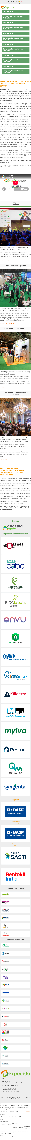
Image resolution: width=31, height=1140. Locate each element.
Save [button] (13, 1137)
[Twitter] (11, 1)
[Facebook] (8, 1)
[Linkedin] (16, 1)
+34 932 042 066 (10, 3)
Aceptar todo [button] (4, 1111)
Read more (27, 1111)
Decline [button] (9, 1124)
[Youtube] (13, 1)
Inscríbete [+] (3, 323)
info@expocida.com (20, 3)
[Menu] (29, 7)
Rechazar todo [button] (14, 1111)
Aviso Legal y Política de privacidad (21, 1097)
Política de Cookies (15, 1098)
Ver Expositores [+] (13, 323)
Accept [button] (3, 1124)
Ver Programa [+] (4, 260)
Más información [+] (5, 388)
